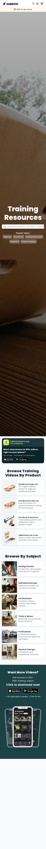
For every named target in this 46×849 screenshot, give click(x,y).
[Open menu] (42, 3)
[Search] (34, 3)
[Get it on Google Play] (30, 691)
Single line (14, 241)
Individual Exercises (34, 237)
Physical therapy (28, 241)
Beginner (7, 237)
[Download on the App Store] (15, 691)
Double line (18, 237)
